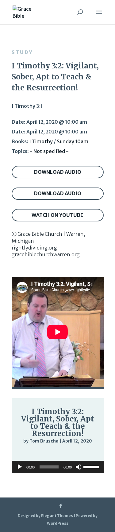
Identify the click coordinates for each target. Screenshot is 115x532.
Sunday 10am (72, 141)
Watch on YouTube (57, 215)
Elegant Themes (57, 515)
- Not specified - (49, 151)
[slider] (85, 454)
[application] (57, 453)
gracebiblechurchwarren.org (46, 254)
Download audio (57, 172)
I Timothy (41, 141)
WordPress (57, 523)
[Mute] (73, 454)
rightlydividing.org (34, 248)
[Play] (26, 453)
